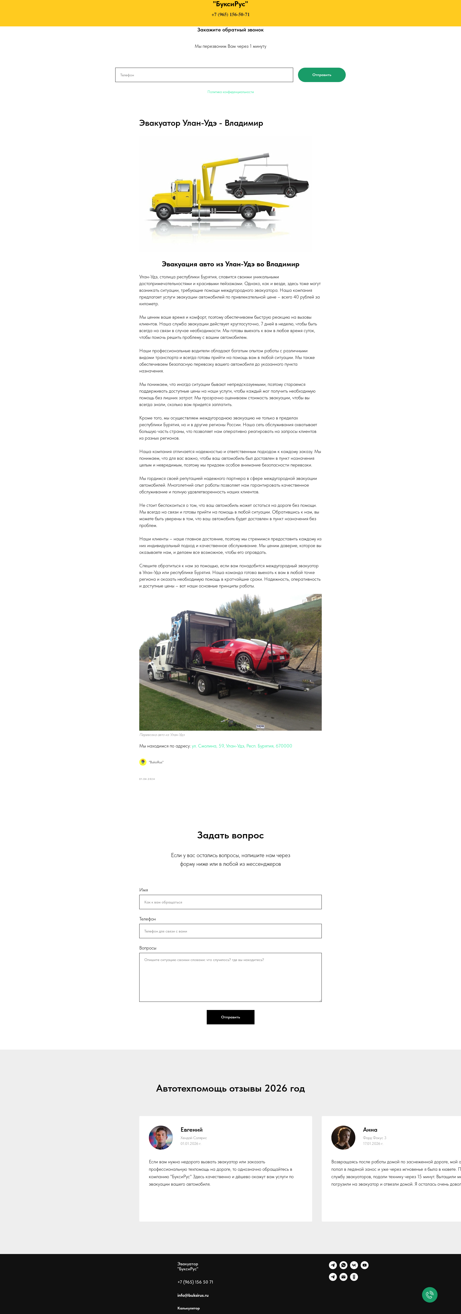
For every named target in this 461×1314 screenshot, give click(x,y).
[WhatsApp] (343, 1268)
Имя (143, 890)
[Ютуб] (365, 1268)
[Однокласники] (354, 1280)
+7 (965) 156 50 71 (195, 1281)
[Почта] (343, 1280)
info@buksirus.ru (193, 1295)
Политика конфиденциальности (230, 92)
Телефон (147, 919)
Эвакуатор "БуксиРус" (187, 1266)
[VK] (354, 1268)
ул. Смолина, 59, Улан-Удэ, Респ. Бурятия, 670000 (242, 746)
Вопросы (147, 948)
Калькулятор (188, 1308)
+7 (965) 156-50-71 (231, 14)
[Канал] (333, 1280)
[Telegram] (333, 1268)
